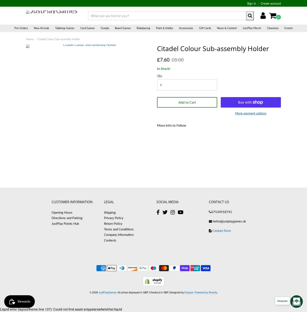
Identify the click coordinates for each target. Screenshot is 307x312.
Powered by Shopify (205, 292)
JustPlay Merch (252, 28)
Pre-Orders (21, 28)
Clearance (273, 28)
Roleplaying (143, 28)
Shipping (110, 212)
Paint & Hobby (164, 28)
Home (29, 39)
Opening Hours (62, 212)
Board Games (123, 28)
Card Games (87, 28)
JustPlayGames (107, 292)
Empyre (188, 292)
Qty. (159, 76)
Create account (271, 3)
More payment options (250, 113)
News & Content (227, 28)
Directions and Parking (67, 218)
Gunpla (105, 28)
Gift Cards (205, 28)
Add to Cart (187, 102)
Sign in (251, 3)
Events (288, 28)
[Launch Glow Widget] (296, 301)
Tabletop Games (64, 28)
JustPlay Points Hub (65, 223)
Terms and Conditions (119, 229)
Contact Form (221, 230)
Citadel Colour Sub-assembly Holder (58, 39)
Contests (110, 240)
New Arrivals (41, 28)
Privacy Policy (113, 218)
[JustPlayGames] (52, 15)
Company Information (119, 234)
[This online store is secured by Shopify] (153, 284)
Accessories (186, 28)
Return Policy (113, 223)
